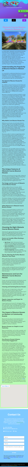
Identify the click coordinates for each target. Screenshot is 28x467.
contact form (20, 422)
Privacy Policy (12, 457)
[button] (25, 15)
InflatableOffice (14, 465)
